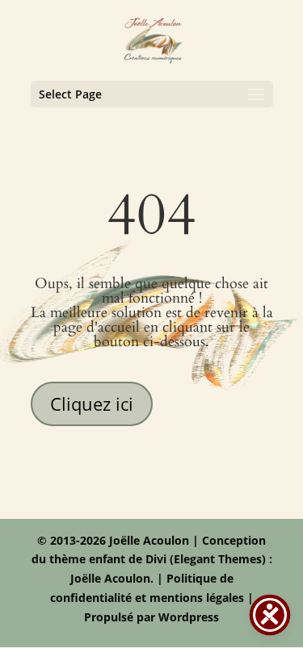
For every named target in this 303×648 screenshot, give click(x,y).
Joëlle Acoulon (110, 578)
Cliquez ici (91, 403)
